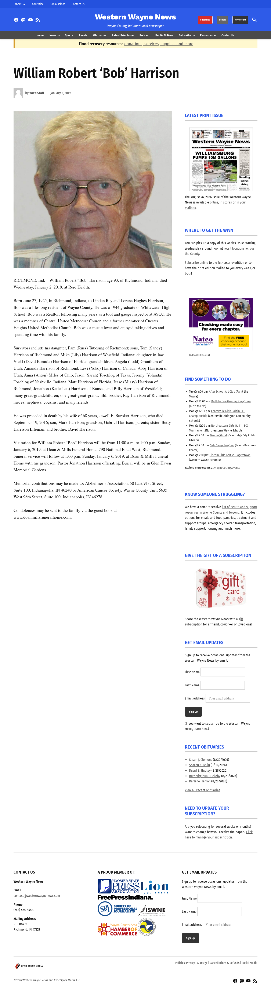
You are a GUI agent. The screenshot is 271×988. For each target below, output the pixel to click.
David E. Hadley (200, 770)
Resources (206, 35)
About (18, 4)
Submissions (57, 4)
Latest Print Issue (123, 35)
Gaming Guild (218, 435)
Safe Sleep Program (222, 445)
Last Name (192, 685)
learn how (200, 729)
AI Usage (202, 963)
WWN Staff (36, 93)
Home (40, 35)
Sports (69, 35)
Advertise (38, 4)
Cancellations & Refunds (224, 963)
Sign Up (193, 711)
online (214, 202)
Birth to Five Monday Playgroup (231, 401)
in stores (226, 202)
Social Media (249, 963)
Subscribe (205, 19)
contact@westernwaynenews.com (37, 896)
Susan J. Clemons (200, 760)
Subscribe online (196, 263)
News (53, 35)
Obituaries (99, 35)
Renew (222, 19)
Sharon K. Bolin (199, 765)
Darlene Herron (199, 781)
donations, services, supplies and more (158, 43)
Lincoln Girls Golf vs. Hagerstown (230, 455)
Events (83, 35)
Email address (195, 698)
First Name (192, 672)
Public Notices (164, 35)
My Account (240, 19)
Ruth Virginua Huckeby (204, 776)
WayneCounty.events (227, 468)
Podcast (144, 35)
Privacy (190, 963)
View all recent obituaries (202, 790)
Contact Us (78, 4)
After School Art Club (222, 391)
